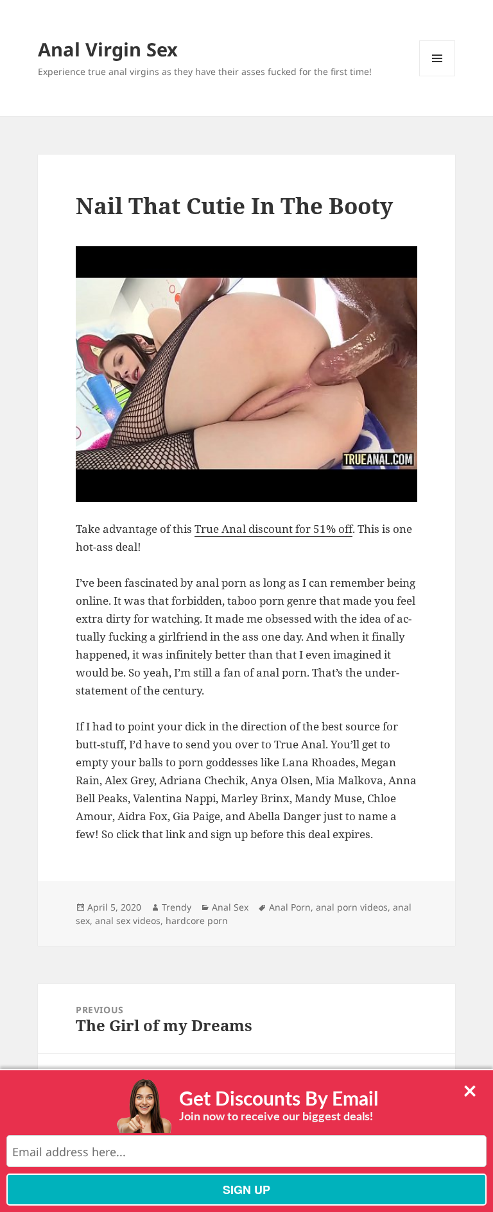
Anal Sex (230, 907)
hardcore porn (197, 920)
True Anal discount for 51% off (273, 528)
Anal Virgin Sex (108, 49)
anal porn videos (352, 907)
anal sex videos (127, 920)
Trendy (176, 907)
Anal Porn (290, 907)
